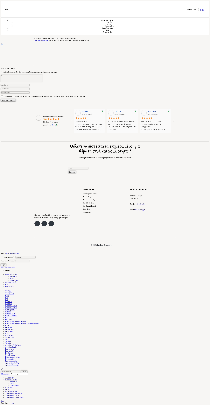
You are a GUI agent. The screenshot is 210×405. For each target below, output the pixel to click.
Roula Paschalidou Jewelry (53, 116)
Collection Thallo (11, 308)
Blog (7, 284)
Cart (6, 298)
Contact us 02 (10, 313)
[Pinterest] (51, 223)
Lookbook (8, 327)
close (12, 403)
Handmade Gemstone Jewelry (15, 321)
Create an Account (12, 253)
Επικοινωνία (9, 286)
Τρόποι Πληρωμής (89, 197)
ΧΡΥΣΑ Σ (118, 111)
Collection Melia (11, 306)
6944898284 (141, 204)
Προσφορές (9, 359)
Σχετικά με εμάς (11, 282)
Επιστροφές (87, 212)
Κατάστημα (9, 353)
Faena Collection (11, 315)
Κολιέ (12, 278)
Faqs (7, 317)
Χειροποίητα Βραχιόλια (13, 393)
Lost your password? (8, 267)
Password (5, 261)
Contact (8, 312)
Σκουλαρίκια (14, 280)
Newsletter (9, 335)
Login (3, 265)
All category (9, 378)
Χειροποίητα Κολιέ (12, 395)
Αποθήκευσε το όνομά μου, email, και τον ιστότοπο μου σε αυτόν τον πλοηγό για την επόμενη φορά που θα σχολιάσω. (44, 96)
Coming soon (10, 310)
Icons (7, 325)
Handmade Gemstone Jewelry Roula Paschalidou (22, 323)
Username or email (8, 257)
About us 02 (9, 294)
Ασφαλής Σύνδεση (88, 203)
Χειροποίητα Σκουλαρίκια (14, 397)
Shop (7, 339)
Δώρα (7, 389)
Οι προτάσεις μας (11, 391)
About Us (8, 292)
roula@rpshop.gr (139, 210)
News (7, 333)
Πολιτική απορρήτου (90, 194)
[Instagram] (44, 223)
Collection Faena (11, 274)
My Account (9, 329)
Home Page (38, 40)
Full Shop (8, 319)
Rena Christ (152, 111)
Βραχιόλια (13, 276)
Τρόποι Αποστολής (89, 200)
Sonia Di (85, 111)
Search (24, 372)
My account (9, 331)
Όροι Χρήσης (87, 209)
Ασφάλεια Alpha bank (89, 206)
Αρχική (45, 40)
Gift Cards (8, 387)
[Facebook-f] (37, 223)
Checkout (8, 302)
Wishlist (8, 341)
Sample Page (9, 337)
